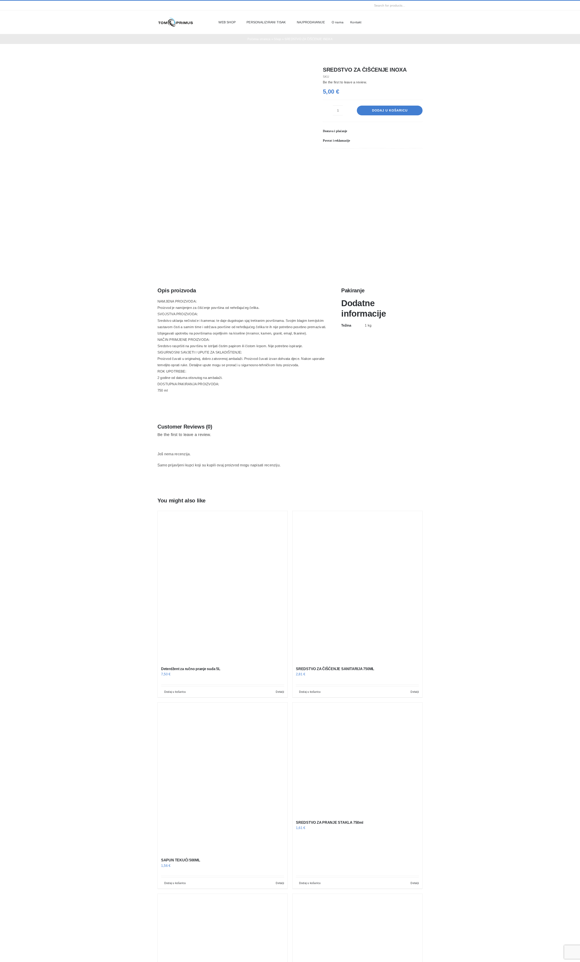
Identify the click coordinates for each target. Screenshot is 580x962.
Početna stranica (259, 39)
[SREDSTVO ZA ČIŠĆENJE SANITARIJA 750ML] (357, 586)
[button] (373, 131)
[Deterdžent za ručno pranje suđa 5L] (223, 586)
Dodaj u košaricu (390, 110)
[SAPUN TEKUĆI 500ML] (223, 778)
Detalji (280, 691)
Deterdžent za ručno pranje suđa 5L (190, 669)
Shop (277, 39)
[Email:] (419, 157)
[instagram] (166, 5)
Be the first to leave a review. (345, 82)
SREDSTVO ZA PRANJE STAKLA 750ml (329, 822)
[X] (404, 157)
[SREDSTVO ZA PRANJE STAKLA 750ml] (357, 759)
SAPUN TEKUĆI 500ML (180, 860)
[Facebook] (397, 157)
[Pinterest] (411, 157)
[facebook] (158, 5)
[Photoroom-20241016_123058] (233, 165)
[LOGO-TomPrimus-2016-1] (175, 19)
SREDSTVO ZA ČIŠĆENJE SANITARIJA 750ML (335, 669)
